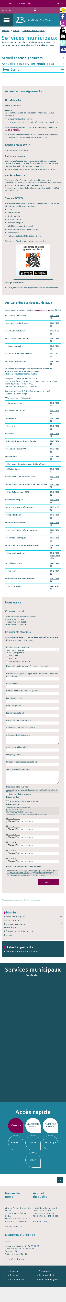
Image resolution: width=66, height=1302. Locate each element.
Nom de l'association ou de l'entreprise (28, 666)
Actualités (44, 1270)
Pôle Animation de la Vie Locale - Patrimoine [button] (33, 485)
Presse (13, 1275)
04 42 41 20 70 (54, 587)
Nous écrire (11, 69)
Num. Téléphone (18, 720)
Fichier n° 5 (11, 850)
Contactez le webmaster (32, 900)
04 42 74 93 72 (54, 478)
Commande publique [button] (33, 362)
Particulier (13, 655)
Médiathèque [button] (33, 470)
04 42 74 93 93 (54, 501)
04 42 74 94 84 (54, 412)
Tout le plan (32, 975)
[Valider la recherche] (35, 10)
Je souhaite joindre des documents (24, 801)
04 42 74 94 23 (54, 442)
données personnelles (37, 875)
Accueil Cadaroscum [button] (33, 316)
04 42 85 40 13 (27, 1248)
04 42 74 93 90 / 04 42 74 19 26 (55, 555)
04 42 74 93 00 (54, 324)
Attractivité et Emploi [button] (33, 339)
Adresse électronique (20, 727)
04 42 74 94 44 (54, 531)
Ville (13, 754)
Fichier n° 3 (11, 834)
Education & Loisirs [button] (33, 412)
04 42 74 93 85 (54, 470)
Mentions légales (48, 1279)
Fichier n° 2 (11, 826)
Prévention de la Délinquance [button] (33, 508)
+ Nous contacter (14, 1226)
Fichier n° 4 (11, 842)
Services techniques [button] (33, 539)
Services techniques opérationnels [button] (33, 546)
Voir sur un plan (13, 398)
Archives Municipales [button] (33, 332)
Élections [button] (33, 419)
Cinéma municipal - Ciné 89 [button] (33, 355)
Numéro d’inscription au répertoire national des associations (32, 674)
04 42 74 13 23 (54, 564)
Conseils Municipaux (14, 916)
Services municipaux (34, 30)
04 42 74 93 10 (54, 316)
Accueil (5, 30)
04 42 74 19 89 (54, 450)
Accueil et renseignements (22, 57)
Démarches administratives (18, 931)
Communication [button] (33, 404)
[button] (60, 1180)
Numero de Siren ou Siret (22, 690)
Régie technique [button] (33, 516)
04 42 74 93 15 (54, 434)
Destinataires (17, 647)
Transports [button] (33, 572)
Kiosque (8, 935)
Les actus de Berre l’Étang (20, 794)
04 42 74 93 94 (54, 493)
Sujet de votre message (21, 761)
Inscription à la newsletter (17, 786)
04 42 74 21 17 (54, 546)
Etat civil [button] (33, 427)
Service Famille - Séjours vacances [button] (33, 531)
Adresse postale (18, 735)
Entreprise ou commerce (19, 661)
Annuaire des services (16, 1221)
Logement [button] (33, 457)
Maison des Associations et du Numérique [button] (26, 464)
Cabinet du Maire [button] (33, 347)
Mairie (16, 30)
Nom (13, 705)
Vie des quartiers (12, 920)
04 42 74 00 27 (54, 355)
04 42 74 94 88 (54, 347)
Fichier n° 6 (11, 858)
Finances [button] (33, 434)
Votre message (18, 769)
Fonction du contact (15, 698)
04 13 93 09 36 (54, 508)
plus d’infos (55, 310)
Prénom (15, 713)
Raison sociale (12, 683)
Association (14, 658)
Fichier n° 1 (11, 818)
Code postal (16, 747)
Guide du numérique (23, 951)
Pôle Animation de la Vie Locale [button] (33, 478)
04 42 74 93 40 (54, 539)
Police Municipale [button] (33, 501)
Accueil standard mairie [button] (33, 324)
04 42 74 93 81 (54, 404)
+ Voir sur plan (40, 1221)
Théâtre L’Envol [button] (33, 564)
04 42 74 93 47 (54, 427)
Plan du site (16, 1279)
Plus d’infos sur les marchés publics (21, 373)
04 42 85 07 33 (54, 332)
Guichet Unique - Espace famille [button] (33, 442)
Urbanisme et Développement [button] (33, 579)
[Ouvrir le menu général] (6, 20)
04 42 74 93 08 (54, 419)
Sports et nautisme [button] (33, 555)
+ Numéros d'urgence (16, 1259)
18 (16, 1251)
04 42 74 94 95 (54, 362)
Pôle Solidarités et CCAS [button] (33, 493)
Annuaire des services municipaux (28, 63)
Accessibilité (45, 1275)
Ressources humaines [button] (33, 523)
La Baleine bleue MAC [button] (33, 450)
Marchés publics (12, 927)
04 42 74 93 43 (54, 339)
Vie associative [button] (33, 587)
